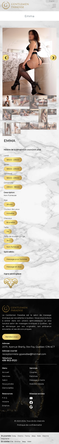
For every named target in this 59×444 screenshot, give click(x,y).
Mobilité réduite (37, 384)
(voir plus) (36, 150)
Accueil (5, 372)
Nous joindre (8, 384)
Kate (39, 436)
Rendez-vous (11, 337)
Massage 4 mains (37, 380)
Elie (11, 441)
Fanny (27, 436)
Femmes (34, 376)
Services (6, 376)
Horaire (5, 402)
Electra (20, 436)
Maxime (45, 436)
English (51, 1)
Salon (4, 380)
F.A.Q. (4, 398)
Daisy (14, 436)
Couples (33, 372)
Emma (17, 441)
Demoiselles (7, 388)
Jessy (34, 436)
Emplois (5, 406)
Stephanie (5, 439)
